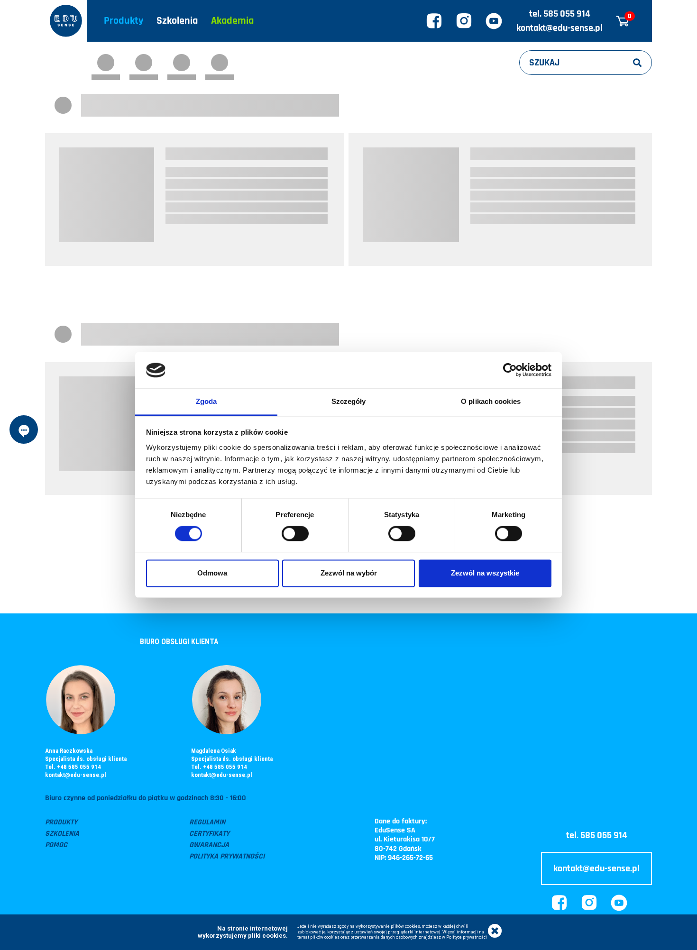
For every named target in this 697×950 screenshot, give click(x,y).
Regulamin (207, 822)
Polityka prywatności (227, 856)
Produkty (123, 20)
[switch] (295, 533)
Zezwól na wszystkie (485, 573)
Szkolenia (177, 20)
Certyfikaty (209, 834)
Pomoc (56, 845)
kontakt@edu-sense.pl (559, 28)
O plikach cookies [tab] (491, 401)
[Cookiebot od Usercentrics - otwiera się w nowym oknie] (509, 370)
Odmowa (212, 573)
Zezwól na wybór (349, 573)
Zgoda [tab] (206, 401)
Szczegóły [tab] (348, 401)
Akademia (232, 20)
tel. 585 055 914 (559, 14)
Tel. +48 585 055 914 (73, 766)
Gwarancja (209, 845)
